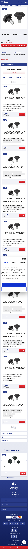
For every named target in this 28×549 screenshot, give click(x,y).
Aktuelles (4, 500)
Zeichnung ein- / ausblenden (14, 77)
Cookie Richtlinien (18, 544)
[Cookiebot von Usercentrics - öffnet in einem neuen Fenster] (21, 259)
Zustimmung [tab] (5, 262)
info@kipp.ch (15, 496)
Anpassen (13, 289)
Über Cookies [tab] (23, 262)
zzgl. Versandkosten (10, 42)
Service (4, 509)
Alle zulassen (14, 284)
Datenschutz (11, 544)
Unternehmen (5, 504)
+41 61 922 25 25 (15, 494)
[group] (14, 464)
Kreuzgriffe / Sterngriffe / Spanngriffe (12, 5)
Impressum (11, 542)
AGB (15, 542)
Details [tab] (14, 262)
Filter (14, 72)
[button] (7, 477)
